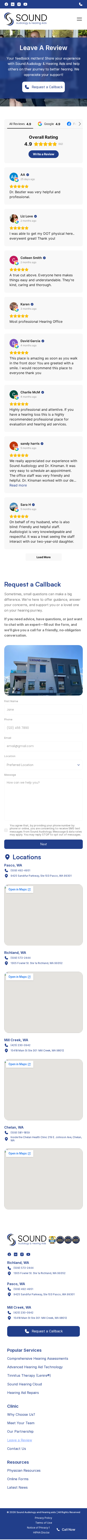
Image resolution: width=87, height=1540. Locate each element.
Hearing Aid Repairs (23, 1392)
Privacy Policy (43, 1517)
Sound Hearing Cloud (24, 1384)
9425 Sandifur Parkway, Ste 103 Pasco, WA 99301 (41, 875)
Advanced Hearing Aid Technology (35, 1367)
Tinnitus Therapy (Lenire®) (29, 1375)
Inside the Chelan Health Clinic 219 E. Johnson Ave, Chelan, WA (46, 1139)
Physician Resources (24, 1470)
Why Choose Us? (21, 1414)
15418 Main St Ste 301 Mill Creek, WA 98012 (37, 1050)
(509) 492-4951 (20, 870)
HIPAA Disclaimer (43, 1532)
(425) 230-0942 (20, 1045)
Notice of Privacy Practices (43, 1527)
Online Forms (18, 1479)
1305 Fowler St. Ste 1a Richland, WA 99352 (37, 963)
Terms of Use (43, 1522)
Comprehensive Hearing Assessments (37, 1358)
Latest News (17, 1487)
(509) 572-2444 (21, 957)
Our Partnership (20, 1431)
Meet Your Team (20, 1423)
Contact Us (16, 1448)
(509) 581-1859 (20, 1132)
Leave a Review (19, 1440)
